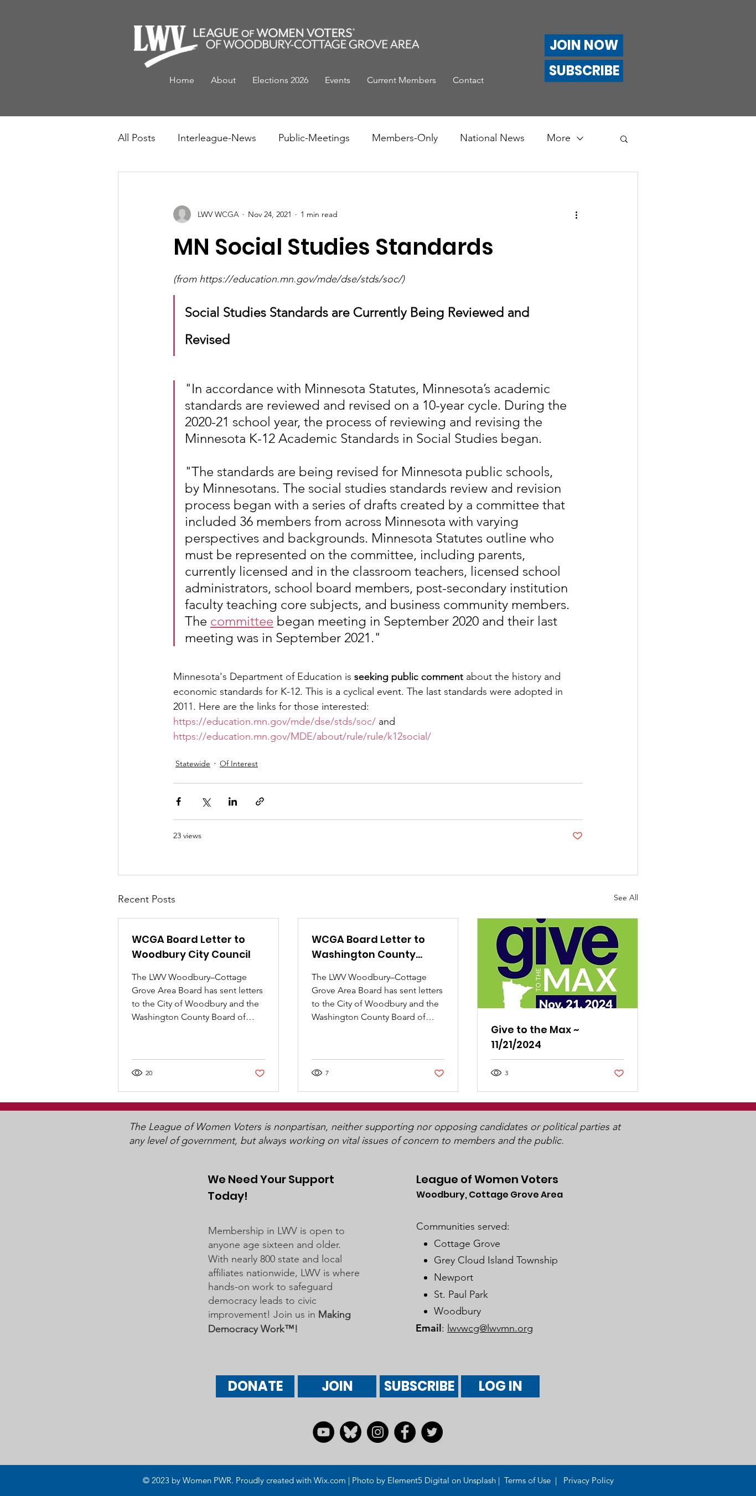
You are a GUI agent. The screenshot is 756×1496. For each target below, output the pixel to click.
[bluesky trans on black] (350, 1432)
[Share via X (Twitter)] (205, 801)
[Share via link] (260, 801)
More (559, 138)
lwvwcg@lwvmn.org (490, 1328)
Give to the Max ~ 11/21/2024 (535, 1037)
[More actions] (576, 214)
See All (626, 897)
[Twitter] (432, 1432)
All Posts (137, 138)
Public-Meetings (314, 138)
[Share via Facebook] (178, 801)
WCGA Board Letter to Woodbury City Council (191, 946)
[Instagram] (378, 1432)
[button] (223, 80)
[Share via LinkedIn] (232, 801)
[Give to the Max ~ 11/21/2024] (558, 963)
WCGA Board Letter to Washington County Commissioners (368, 947)
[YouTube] (323, 1432)
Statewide (192, 763)
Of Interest (239, 763)
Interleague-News (217, 138)
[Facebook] (405, 1432)
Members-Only (405, 138)
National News (492, 138)
